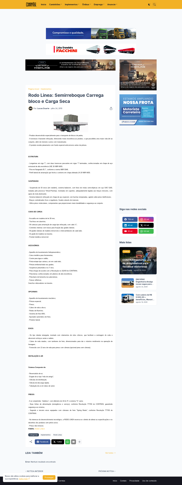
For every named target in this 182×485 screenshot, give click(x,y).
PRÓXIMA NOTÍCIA (106, 471)
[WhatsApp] (67, 441)
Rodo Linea (57, 435)
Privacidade (134, 481)
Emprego (98, 4)
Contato (123, 481)
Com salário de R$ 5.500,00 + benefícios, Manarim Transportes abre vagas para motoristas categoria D (145, 297)
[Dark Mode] (149, 4)
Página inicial (33, 89)
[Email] (73, 441)
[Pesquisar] (154, 4)
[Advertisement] (91, 18)
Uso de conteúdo (149, 481)
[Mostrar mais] (79, 441)
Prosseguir (49, 477)
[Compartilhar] (110, 108)
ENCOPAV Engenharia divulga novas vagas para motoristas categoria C (144, 281)
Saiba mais (23, 479)
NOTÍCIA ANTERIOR (35, 471)
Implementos (71, 4)
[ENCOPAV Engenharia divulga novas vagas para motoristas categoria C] (127, 283)
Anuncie (111, 4)
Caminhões (54, 4)
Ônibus (85, 4)
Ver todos (109, 453)
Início (43, 4)
